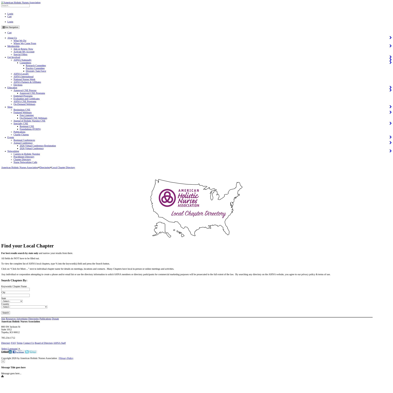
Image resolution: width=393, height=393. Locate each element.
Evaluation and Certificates (27, 98)
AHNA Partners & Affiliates (27, 82)
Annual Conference (23, 143)
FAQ (13, 343)
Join (3, 318)
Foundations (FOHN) (30, 129)
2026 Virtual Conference (32, 148)
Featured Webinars (23, 112)
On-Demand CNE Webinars (33, 118)
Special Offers (20, 54)
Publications (19, 132)
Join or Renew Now (23, 49)
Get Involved (13, 57)
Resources (11, 318)
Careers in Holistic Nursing (27, 154)
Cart (9, 16)
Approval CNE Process (25, 90)
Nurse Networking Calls (25, 162)
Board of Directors (44, 343)
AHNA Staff (59, 343)
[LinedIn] (6, 352)
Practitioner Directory (24, 156)
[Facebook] (18, 352)
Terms (20, 343)
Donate (55, 318)
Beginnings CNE (22, 109)
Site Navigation (11, 27)
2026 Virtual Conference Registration (38, 145)
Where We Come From (25, 43)
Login (10, 13)
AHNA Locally (21, 73)
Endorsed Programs (23, 96)
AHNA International (23, 76)
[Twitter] (31, 352)
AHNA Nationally (22, 60)
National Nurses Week (24, 79)
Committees (25, 62)
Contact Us (28, 343)
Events (10, 137)
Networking (13, 151)
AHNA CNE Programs (25, 101)
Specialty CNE (21, 123)
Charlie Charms (21, 134)
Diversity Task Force (36, 71)
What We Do (20, 40)
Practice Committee (35, 68)
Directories (33, 318)
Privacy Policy (66, 358)
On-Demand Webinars (24, 104)
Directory (5, 343)
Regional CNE (27, 126)
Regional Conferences (24, 140)
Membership (13, 46)
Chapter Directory (22, 159)
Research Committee (36, 65)
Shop (9, 107)
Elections (18, 85)
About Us (12, 38)
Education (12, 87)
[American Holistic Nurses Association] (21, 2)
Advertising (22, 318)
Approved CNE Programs (32, 93)
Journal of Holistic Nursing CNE (29, 120)
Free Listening (27, 115)
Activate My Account (24, 51)
